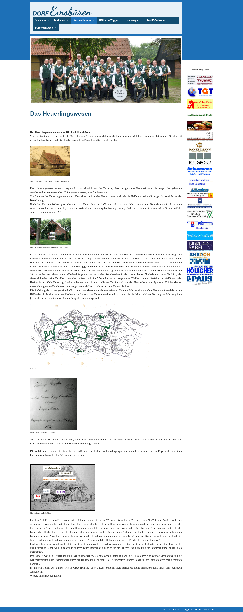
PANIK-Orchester (156, 20)
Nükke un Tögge (108, 20)
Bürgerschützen (44, 27)
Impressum (209, 609)
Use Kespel (132, 20)
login (187, 609)
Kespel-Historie (82, 20)
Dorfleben (59, 20)
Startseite (40, 20)
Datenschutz (196, 609)
